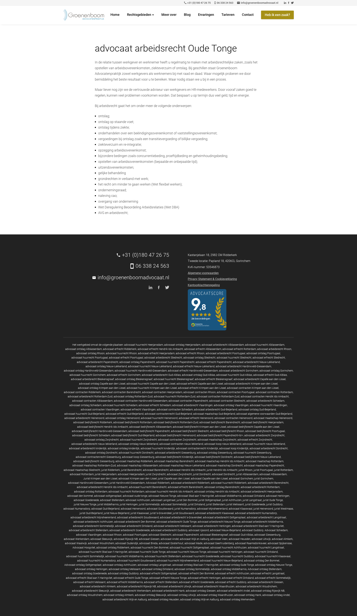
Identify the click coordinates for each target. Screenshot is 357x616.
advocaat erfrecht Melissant (89, 582)
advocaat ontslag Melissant (125, 569)
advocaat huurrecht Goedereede (200, 556)
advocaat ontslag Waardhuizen (215, 594)
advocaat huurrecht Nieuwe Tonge (186, 551)
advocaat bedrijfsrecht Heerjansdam (262, 422)
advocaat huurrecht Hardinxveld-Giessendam (141, 370)
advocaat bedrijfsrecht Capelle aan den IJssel (253, 426)
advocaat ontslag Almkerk (119, 594)
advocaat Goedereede (86, 500)
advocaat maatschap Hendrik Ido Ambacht (220, 461)
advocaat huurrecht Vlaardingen (268, 405)
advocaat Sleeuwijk (101, 538)
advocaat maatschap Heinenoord (273, 418)
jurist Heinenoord (263, 508)
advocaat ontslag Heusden (163, 599)
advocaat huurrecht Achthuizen (228, 547)
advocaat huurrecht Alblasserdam (264, 344)
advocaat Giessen (149, 538)
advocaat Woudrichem (101, 543)
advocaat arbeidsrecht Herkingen (211, 525)
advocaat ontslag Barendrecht (221, 487)
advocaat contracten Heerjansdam (162, 392)
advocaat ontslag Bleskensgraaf (133, 379)
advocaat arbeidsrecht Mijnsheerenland (93, 517)
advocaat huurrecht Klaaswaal (272, 556)
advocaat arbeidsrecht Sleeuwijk (90, 590)
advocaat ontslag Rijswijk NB (267, 590)
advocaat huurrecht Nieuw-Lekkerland (150, 366)
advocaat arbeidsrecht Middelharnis (262, 521)
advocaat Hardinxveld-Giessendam (88, 482)
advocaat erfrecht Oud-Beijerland (125, 413)
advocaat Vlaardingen (89, 534)
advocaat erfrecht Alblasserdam (202, 349)
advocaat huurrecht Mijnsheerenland (178, 560)
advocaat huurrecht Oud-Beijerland (84, 413)
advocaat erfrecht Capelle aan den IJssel (199, 383)
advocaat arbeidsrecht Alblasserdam (223, 344)
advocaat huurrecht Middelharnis (124, 556)
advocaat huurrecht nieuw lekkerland (263, 443)
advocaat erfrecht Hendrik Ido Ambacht (160, 349)
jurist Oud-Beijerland (91, 513)
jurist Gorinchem (263, 478)
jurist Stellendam (215, 504)
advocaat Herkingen (277, 495)
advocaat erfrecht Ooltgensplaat (158, 573)
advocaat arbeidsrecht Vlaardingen (192, 405)
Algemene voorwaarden (203, 273)
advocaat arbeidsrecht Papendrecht (97, 362)
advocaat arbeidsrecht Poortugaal (225, 353)
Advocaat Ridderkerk (158, 482)
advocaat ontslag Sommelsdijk (192, 569)
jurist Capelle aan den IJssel (174, 478)
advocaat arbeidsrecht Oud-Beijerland (215, 409)
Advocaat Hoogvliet (84, 547)
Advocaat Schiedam (276, 530)
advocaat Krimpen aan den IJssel (137, 478)
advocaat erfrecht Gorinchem (124, 374)
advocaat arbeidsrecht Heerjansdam (262, 491)
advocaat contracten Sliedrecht (227, 400)
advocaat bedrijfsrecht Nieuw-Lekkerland (257, 456)
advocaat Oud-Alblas (241, 534)
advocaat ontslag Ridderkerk (112, 547)
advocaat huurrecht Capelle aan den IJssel (150, 383)
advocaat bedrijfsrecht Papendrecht (149, 431)
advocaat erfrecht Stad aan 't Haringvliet (89, 577)
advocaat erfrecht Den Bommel (196, 573)
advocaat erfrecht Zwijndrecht (254, 439)
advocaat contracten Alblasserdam (92, 400)
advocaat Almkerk (282, 538)
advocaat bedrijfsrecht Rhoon (227, 431)
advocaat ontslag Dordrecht (101, 452)
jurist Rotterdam (283, 469)
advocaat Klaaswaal (240, 508)
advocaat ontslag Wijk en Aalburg (199, 599)
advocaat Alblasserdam (273, 474)
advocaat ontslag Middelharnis (229, 569)
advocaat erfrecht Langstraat (267, 573)
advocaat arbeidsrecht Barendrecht (268, 482)
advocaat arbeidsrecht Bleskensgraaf (92, 379)
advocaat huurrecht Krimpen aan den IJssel (152, 387)
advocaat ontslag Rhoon (90, 353)
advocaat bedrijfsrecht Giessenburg (93, 461)
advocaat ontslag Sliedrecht (199, 357)
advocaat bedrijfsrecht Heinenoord (176, 435)
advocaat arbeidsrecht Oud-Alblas (161, 374)
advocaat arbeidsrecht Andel (233, 590)
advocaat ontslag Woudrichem (84, 594)
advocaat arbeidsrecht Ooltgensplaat (224, 517)
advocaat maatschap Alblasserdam (137, 465)
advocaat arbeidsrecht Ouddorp (169, 530)
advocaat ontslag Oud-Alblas (198, 374)
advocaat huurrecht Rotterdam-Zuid (174, 396)
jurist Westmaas (283, 508)
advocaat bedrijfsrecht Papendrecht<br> (220, 435)
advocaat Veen (219, 538)
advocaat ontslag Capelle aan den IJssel (102, 383)
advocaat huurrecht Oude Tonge (146, 551)
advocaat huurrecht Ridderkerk (229, 482)
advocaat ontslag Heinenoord (122, 418)
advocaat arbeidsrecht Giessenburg (175, 452)
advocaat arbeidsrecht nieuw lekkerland (94, 443)
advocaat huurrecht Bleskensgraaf (174, 379)
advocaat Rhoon (112, 534)
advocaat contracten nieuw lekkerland (181, 443)
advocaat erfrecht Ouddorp (230, 582)
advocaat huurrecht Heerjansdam (143, 344)
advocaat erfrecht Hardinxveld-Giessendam (193, 370)
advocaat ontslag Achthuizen (119, 564)
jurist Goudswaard (183, 513)
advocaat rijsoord (199, 530)
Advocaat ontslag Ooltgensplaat (83, 564)
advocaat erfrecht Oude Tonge (130, 577)
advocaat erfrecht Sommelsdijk (273, 577)
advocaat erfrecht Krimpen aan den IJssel (202, 387)
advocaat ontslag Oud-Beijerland (257, 409)
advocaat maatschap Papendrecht (264, 465)
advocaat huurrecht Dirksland (261, 551)
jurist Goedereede (255, 504)
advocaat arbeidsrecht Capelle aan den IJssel (260, 379)
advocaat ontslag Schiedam (85, 405)
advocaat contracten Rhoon (199, 392)
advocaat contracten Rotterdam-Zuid (218, 396)
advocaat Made (193, 543)
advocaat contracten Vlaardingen (100, 409)
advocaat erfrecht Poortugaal (126, 357)
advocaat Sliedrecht (160, 534)
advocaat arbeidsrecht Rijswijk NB (136, 586)
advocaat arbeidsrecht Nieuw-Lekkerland (256, 362)
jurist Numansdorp (185, 508)
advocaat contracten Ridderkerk (82, 392)
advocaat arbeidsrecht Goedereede (129, 530)
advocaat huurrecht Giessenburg (252, 452)
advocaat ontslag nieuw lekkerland (138, 443)
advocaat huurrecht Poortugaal (89, 357)
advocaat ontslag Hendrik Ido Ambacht (216, 491)
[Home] (83, 15)
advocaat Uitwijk (261, 538)
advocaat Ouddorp (252, 530)
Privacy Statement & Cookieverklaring (212, 279)
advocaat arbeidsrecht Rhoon (274, 349)
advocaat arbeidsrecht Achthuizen (93, 521)
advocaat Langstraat (163, 500)
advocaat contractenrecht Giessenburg (98, 456)
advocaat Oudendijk (126, 543)
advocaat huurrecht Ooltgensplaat (189, 547)
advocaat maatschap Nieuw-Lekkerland (182, 465)
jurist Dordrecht (202, 474)
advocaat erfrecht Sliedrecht (269, 357)
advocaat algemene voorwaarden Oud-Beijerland (264, 413)
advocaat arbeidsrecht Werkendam (130, 590)
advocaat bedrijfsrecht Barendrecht (219, 422)
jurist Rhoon (246, 469)
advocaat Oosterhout (171, 543)
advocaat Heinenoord (133, 508)
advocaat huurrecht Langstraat (266, 547)
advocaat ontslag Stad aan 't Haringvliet (195, 564)
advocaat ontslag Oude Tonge (237, 564)
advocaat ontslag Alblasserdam (83, 349)
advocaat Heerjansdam (131, 474)
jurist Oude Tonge (273, 500)
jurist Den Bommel (187, 500)
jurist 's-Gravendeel (161, 513)
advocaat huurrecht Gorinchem (88, 374)
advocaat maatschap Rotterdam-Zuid (94, 465)
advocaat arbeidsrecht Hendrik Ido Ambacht (102, 487)
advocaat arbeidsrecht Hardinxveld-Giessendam (243, 366)
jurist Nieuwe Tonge (85, 504)
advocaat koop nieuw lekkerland (222, 443)
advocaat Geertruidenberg (219, 543)
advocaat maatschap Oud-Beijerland (214, 413)
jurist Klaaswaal (140, 513)
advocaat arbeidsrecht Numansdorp (256, 513)
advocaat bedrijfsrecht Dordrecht (213, 456)
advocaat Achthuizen (138, 500)
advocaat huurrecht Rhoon (121, 353)
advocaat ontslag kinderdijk (123, 448)
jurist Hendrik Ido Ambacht (222, 469)
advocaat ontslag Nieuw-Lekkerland (106, 366)
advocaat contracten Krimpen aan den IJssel (253, 387)
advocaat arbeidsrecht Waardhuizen (213, 586)
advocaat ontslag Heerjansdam (182, 344)
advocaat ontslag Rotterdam (90, 491)
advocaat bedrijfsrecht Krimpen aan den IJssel (199, 426)
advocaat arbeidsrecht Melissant (172, 525)
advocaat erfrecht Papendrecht (214, 362)
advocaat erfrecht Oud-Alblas (270, 374)
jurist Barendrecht (131, 469)
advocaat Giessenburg (267, 534)
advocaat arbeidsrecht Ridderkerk (190, 482)
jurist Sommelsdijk (149, 504)
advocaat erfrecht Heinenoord (196, 418)
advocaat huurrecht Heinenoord (159, 418)
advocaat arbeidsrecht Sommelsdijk (93, 525)
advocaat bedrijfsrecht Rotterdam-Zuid (175, 422)
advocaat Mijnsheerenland (212, 508)
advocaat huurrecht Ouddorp (237, 556)
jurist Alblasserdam (247, 474)
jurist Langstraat (252, 500)
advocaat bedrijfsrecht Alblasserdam (150, 426)
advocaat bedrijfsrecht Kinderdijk (174, 456)
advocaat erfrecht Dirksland (238, 577)
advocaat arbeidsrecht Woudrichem (256, 586)
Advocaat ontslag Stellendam (265, 569)
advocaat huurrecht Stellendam (163, 556)
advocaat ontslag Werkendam (237, 599)
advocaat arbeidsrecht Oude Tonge (176, 521)
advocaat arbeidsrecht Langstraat (266, 517)
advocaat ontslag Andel (276, 594)
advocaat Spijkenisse (280, 543)
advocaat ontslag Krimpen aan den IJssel (102, 387)
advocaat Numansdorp (76, 508)
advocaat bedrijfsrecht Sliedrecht (190, 431)
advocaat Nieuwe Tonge (162, 495)
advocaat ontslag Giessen (201, 590)
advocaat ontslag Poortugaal (263, 353)
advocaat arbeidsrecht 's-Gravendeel (181, 517)
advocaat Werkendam (76, 538)
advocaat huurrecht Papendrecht (175, 362)
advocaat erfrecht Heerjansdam (156, 353)
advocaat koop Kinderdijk (233, 448)
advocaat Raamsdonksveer (250, 543)
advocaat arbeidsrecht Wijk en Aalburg (124, 599)
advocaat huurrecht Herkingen (224, 551)
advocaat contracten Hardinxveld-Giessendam (140, 400)
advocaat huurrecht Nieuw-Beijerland (221, 560)
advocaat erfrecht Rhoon (190, 353)
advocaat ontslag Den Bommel (261, 560)
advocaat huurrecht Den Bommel (149, 547)
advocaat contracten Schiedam (175, 409)
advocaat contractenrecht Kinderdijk (197, 448)
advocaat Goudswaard (160, 508)
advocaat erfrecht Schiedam (155, 405)
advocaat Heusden (239, 538)
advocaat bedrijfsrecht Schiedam (91, 435)
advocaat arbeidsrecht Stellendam (88, 530)
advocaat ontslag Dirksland (157, 569)
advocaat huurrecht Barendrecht (148, 487)
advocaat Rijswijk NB (126, 538)
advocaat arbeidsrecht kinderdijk (88, 448)
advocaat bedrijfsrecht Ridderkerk (92, 422)
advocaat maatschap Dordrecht (224, 465)
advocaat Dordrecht (223, 474)
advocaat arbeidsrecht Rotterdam (260, 487)
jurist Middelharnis (108, 504)
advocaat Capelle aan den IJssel (209, 478)
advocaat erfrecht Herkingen (204, 577)
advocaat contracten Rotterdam (274, 392)
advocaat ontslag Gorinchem (276, 370)
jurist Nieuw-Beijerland (116, 513)
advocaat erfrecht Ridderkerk (119, 349)
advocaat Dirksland (254, 495)
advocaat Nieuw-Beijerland (225, 530)
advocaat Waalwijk (76, 543)
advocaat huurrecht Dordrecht (136, 452)
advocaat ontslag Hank (247, 594)
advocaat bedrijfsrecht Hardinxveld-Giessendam (99, 431)
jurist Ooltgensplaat (210, 500)
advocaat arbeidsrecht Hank (168, 590)
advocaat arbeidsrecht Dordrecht (269, 448)
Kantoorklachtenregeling (204, 285)
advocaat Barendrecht (156, 469)
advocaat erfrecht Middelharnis (125, 582)
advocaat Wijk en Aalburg (194, 538)
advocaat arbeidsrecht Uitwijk (174, 586)
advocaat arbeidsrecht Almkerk (98, 586)
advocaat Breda (148, 543)
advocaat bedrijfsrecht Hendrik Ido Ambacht (102, 426)
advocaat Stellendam (112, 500)
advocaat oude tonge (135, 495)
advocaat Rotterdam (82, 474)
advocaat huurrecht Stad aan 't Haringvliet (103, 551)
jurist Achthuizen (232, 500)
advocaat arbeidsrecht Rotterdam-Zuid (90, 396)
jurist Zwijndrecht (156, 474)
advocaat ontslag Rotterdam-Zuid (133, 396)
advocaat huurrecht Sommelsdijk (85, 556)
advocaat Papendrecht (186, 534)
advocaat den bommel (80, 495)
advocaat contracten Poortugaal (236, 392)
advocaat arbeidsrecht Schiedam (265, 400)
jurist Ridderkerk (110, 469)
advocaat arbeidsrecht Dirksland (133, 525)
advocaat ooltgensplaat (108, 495)
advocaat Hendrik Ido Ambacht (188, 469)
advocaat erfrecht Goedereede (196, 582)
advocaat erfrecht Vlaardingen (138, 409)
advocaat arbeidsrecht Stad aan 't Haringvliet (258, 525)
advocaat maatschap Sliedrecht (82, 469)
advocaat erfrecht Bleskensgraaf (213, 379)
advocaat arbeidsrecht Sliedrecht (163, 357)
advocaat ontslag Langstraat (154, 564)
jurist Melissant (235, 504)
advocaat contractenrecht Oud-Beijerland (168, 413)
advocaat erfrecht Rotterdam (239, 349)
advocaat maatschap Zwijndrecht (216, 439)
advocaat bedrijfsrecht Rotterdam (132, 422)
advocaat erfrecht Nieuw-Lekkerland (194, 366)
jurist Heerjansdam (106, 474)
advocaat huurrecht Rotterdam (126, 491)
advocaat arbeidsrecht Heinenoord (84, 418)
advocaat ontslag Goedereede (89, 573)
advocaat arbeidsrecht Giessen (265, 582)
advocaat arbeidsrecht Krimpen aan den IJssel (251, 383)
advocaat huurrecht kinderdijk (158, 448)
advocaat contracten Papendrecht (188, 400)
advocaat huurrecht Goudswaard (136, 560)
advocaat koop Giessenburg (138, 456)
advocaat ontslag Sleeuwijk (150, 594)
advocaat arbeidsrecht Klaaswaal (214, 513)
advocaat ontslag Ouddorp (123, 573)
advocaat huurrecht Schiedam (120, 405)
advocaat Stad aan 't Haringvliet (195, 495)
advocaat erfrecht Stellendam (161, 582)
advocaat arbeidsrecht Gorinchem (238, 370)
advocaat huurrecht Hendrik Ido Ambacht (169, 491)
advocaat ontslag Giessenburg (214, 452)
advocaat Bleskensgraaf (214, 534)
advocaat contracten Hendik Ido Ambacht (265, 396)
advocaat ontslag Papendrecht (137, 362)
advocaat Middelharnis (228, 495)
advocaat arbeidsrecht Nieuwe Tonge (219, 521)
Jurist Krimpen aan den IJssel (100, 478)
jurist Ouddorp (274, 504)
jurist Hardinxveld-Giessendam (127, 482)
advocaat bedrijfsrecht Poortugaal (265, 431)
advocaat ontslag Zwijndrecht (101, 439)
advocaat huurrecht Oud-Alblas (234, 374)
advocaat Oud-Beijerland (105, 508)
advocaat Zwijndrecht (179, 474)
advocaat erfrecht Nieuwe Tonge (168, 577)
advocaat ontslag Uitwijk (181, 594)
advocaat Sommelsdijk (174, 504)
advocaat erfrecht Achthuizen (232, 573)
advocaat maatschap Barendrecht (174, 461)
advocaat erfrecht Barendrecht (185, 487)
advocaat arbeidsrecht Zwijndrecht (264, 435)
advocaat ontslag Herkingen (91, 569)
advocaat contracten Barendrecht (121, 392)
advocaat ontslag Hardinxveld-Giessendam (88, 370)
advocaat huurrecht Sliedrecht (234, 357)
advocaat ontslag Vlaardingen (231, 405)
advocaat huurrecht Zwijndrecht (138, 439)
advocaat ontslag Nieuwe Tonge (273, 564)
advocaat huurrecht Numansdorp (96, 560)
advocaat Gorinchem (241, 478)
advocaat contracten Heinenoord (233, 418)
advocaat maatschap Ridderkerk (134, 461)
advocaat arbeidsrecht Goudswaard (138, 517)
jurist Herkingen (129, 504)
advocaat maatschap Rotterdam (264, 461)
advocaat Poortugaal (135, 534)
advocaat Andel (170, 538)
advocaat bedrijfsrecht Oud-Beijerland (133, 435)
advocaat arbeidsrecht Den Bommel (134, 521)
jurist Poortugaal (263, 469)
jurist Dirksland (196, 504)
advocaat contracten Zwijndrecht (177, 439)
